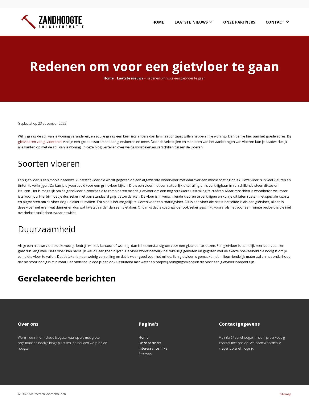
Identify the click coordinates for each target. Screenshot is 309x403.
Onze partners (239, 22)
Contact (275, 22)
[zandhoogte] (52, 22)
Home (158, 22)
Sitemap (145, 353)
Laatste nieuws (191, 22)
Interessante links (153, 348)
